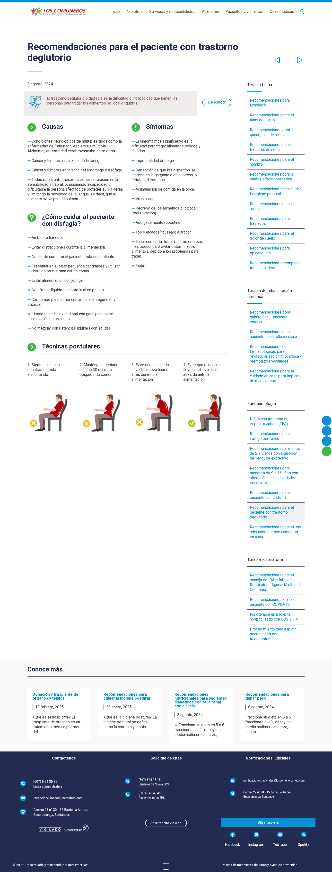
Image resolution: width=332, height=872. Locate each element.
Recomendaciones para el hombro (272, 162)
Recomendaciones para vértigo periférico (270, 436)
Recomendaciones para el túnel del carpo (272, 117)
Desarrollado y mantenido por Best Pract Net (57, 865)
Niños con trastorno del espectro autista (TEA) (269, 421)
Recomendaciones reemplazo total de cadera (275, 265)
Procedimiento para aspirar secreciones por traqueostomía (273, 634)
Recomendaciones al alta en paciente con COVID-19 (273, 602)
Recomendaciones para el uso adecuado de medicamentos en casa (275, 532)
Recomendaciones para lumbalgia (270, 102)
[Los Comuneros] (57, 11)
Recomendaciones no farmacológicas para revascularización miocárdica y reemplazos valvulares (276, 353)
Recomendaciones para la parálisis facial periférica (272, 176)
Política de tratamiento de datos (244, 865)
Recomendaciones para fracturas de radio (270, 147)
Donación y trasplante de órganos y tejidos (55, 696)
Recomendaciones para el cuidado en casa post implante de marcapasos (276, 376)
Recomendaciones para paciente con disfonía (270, 495)
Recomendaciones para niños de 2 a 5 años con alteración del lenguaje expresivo (275, 453)
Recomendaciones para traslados (270, 221)
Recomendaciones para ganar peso (267, 696)
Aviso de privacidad (283, 865)
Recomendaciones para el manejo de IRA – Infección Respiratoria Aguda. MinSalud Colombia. (275, 582)
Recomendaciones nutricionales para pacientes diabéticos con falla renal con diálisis (201, 700)
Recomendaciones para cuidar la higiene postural (275, 191)
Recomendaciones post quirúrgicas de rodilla (270, 132)
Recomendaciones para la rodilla (272, 206)
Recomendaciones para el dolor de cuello (272, 236)
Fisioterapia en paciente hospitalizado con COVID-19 (274, 617)
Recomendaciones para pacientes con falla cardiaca (273, 334)
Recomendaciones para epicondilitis (270, 250)
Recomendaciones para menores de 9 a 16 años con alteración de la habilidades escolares (274, 475)
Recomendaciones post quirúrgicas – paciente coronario (270, 317)
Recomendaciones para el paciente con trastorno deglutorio (272, 512)
